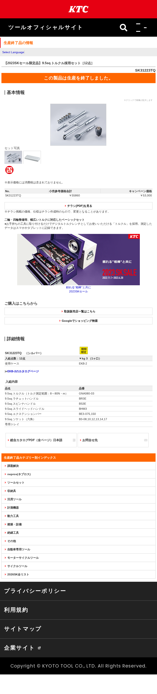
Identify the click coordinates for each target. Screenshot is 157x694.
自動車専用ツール (18, 549)
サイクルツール (17, 566)
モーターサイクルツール (23, 557)
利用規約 (16, 610)
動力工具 (13, 516)
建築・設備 (14, 524)
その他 (11, 541)
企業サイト (19, 648)
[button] (140, 27)
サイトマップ (23, 629)
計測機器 (13, 507)
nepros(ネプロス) (19, 474)
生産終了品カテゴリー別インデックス (30, 457)
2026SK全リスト (18, 574)
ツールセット (16, 482)
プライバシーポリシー (35, 591)
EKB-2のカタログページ (23, 371)
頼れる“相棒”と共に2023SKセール (78, 289)
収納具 (11, 490)
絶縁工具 (13, 532)
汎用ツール (14, 499)
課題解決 (13, 465)
